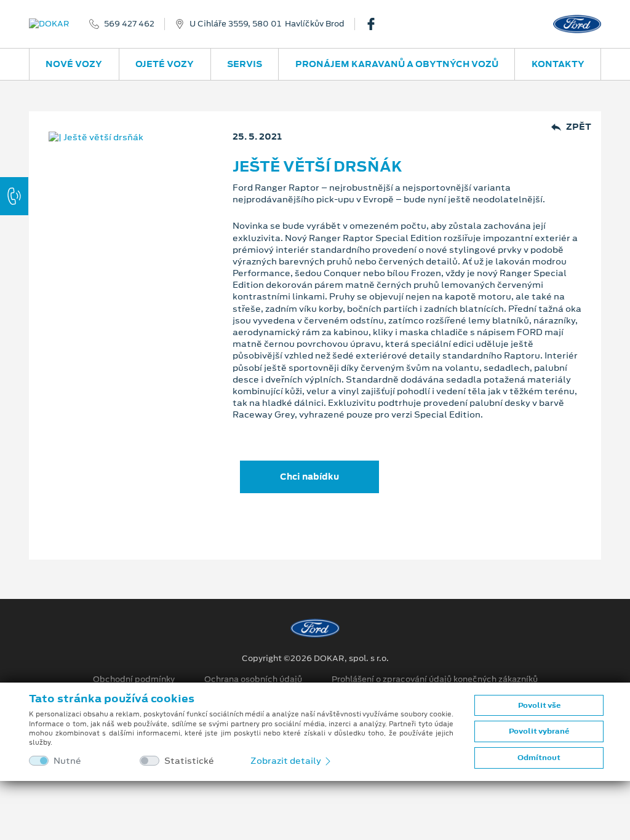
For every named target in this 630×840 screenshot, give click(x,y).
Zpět (578, 127)
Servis (244, 64)
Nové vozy (74, 64)
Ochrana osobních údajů (253, 679)
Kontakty (558, 64)
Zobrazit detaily (286, 761)
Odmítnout (538, 758)
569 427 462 (129, 24)
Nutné (67, 761)
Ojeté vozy (164, 64)
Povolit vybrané (539, 731)
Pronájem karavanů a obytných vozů (396, 64)
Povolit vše (539, 705)
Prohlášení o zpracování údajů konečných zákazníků (435, 679)
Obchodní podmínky (134, 679)
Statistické (189, 761)
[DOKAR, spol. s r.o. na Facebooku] (376, 24)
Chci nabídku (309, 476)
